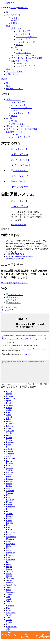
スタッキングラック (25, 31)
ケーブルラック (19, 186)
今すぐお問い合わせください (14, 283)
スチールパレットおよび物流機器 (26, 58)
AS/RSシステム (23, 63)
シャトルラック (19, 176)
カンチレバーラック (25, 39)
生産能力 (15, 20)
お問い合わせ (12, 74)
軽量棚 (19, 45)
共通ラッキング (18, 28)
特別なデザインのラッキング (24, 55)
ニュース (10, 69)
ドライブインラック (25, 42)
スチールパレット (21, 165)
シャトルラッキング (25, 66)
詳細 (24, 224)
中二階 (14, 47)
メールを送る (7, 310)
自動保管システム (19, 61)
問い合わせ (16, 224)
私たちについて (13, 15)
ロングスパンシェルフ (26, 36)
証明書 (14, 23)
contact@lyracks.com (19, 8)
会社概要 (15, 18)
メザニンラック (23, 53)
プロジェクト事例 (14, 71)
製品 (8, 26)
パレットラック (23, 34)
